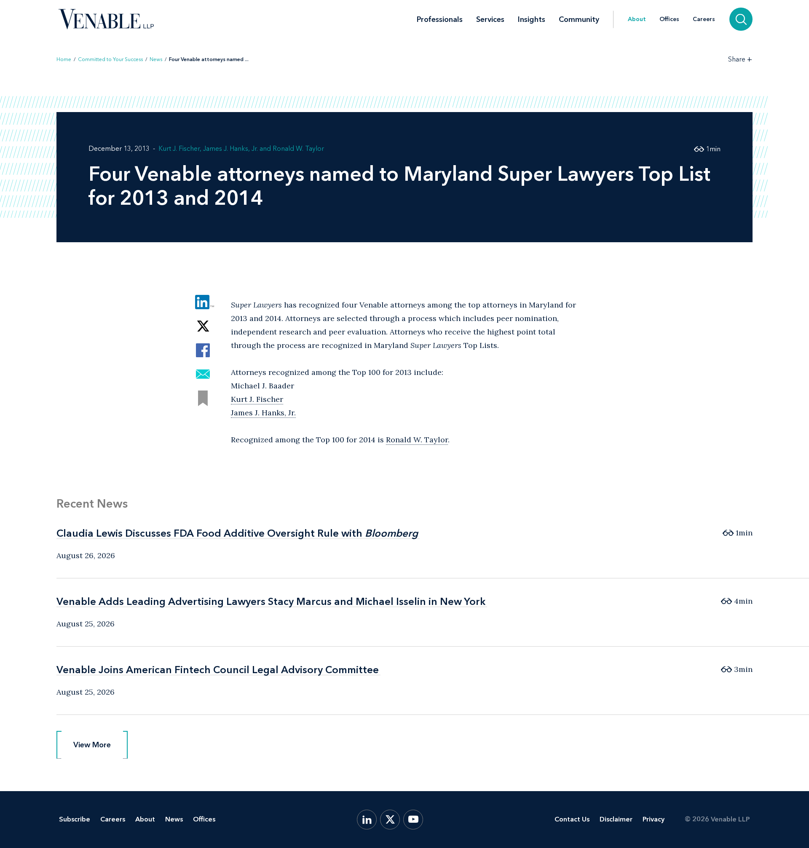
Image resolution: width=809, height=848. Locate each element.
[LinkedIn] (367, 819)
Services (490, 19)
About (637, 19)
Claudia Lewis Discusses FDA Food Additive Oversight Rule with (237, 533)
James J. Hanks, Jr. (230, 148)
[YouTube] (413, 819)
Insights (531, 19)
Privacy (653, 819)
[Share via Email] (203, 374)
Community (579, 19)
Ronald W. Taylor (298, 148)
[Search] (741, 19)
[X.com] (390, 819)
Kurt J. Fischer (179, 148)
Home (63, 59)
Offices (669, 19)
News (156, 59)
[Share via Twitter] (203, 326)
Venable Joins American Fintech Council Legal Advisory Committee (217, 669)
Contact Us (572, 819)
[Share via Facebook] (203, 350)
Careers (704, 19)
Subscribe (74, 819)
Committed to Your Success (110, 59)
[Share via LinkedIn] (203, 302)
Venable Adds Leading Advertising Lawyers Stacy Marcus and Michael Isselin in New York (270, 601)
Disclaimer (616, 819)
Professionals (440, 19)
